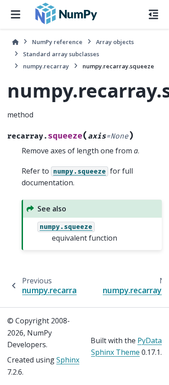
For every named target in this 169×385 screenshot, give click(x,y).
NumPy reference (57, 42)
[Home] (15, 42)
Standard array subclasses (61, 54)
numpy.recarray (46, 66)
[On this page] (153, 14)
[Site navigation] (15, 14)
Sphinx (67, 360)
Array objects (115, 42)
